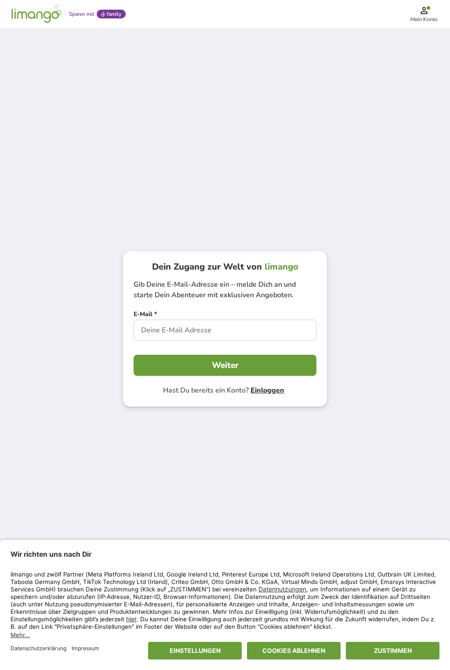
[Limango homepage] (36, 14)
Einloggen (267, 390)
